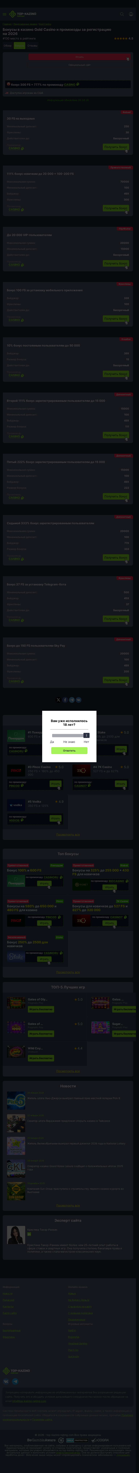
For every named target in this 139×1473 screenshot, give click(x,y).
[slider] (86, 735)
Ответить (69, 750)
